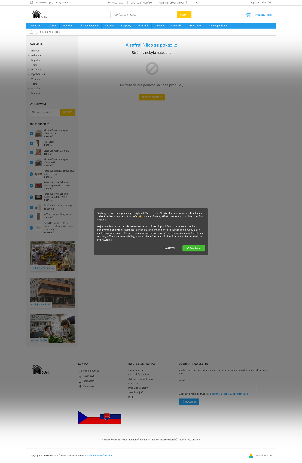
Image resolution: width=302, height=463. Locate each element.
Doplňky (35, 60)
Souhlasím (195, 248)
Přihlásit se (189, 401)
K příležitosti (38, 74)
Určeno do (36, 69)
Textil (34, 65)
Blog (130, 397)
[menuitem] (35, 26)
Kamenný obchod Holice (114, 439)
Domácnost (37, 93)
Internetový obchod (189, 439)
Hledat (184, 14)
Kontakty (133, 383)
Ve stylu (35, 79)
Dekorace (36, 55)
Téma (34, 84)
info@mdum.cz (91, 371)
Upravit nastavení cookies (98, 455)
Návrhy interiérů (168, 439)
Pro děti (35, 88)
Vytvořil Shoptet (264, 456)
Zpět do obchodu (152, 97)
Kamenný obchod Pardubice (144, 439)
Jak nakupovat (116, 2)
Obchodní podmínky (141, 2)
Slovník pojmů (135, 392)
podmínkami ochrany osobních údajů (229, 394)
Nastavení (170, 248)
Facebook (88, 386)
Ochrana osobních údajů (173, 2)
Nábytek (35, 51)
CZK (253, 2)
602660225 (88, 376)
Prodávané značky (138, 388)
